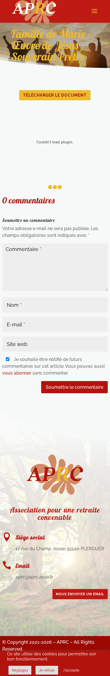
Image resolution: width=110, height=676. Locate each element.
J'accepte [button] (71, 670)
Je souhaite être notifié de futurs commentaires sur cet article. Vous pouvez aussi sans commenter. (53, 366)
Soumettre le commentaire (74, 387)
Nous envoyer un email (80, 594)
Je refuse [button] (47, 670)
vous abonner (16, 373)
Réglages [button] (20, 670)
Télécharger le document (55, 95)
